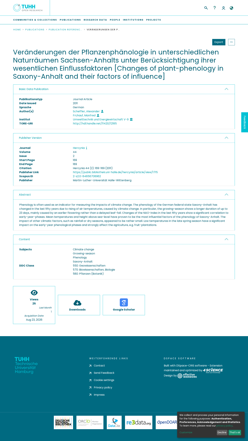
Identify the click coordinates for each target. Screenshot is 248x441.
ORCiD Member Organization (90, 422)
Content (24, 239)
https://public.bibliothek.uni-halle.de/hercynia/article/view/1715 (115, 172)
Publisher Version (30, 138)
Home (17, 29)
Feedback (245, 122)
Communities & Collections (35, 19)
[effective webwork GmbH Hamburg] (187, 376)
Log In (223, 7)
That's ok (234, 432)
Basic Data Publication (33, 89)
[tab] (124, 89)
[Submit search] (206, 7)
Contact (99, 366)
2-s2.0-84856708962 (87, 176)
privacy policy (224, 425)
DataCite (114, 422)
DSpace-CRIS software (191, 366)
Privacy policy (103, 387)
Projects (153, 19)
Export (218, 42)
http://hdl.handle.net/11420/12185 (95, 123)
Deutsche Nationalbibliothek (63, 422)
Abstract (25, 195)
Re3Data (139, 422)
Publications (70, 19)
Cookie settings (104, 380)
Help (214, 7)
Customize (186, 432)
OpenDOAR (167, 422)
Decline (222, 432)
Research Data (95, 19)
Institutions (133, 19)
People (115, 19)
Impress (99, 395)
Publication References (65, 29)
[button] (231, 8)
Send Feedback (104, 373)
